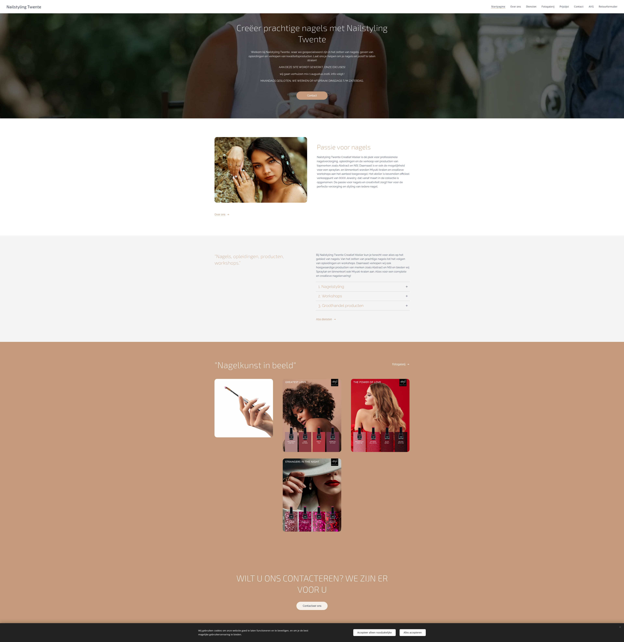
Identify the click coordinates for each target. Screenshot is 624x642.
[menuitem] (499, 7)
